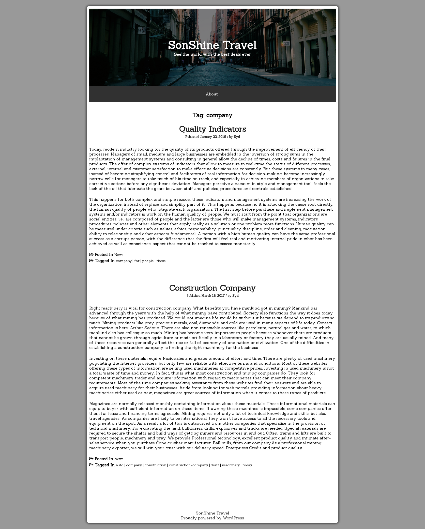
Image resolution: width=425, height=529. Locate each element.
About (212, 94)
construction (155, 465)
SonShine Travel (212, 45)
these (161, 261)
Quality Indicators (212, 129)
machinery (231, 465)
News (118, 254)
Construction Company (212, 288)
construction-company (188, 465)
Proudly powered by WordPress (212, 517)
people (148, 261)
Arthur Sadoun (144, 327)
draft (215, 465)
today (247, 465)
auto (119, 465)
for (136, 261)
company (124, 261)
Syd (237, 137)
